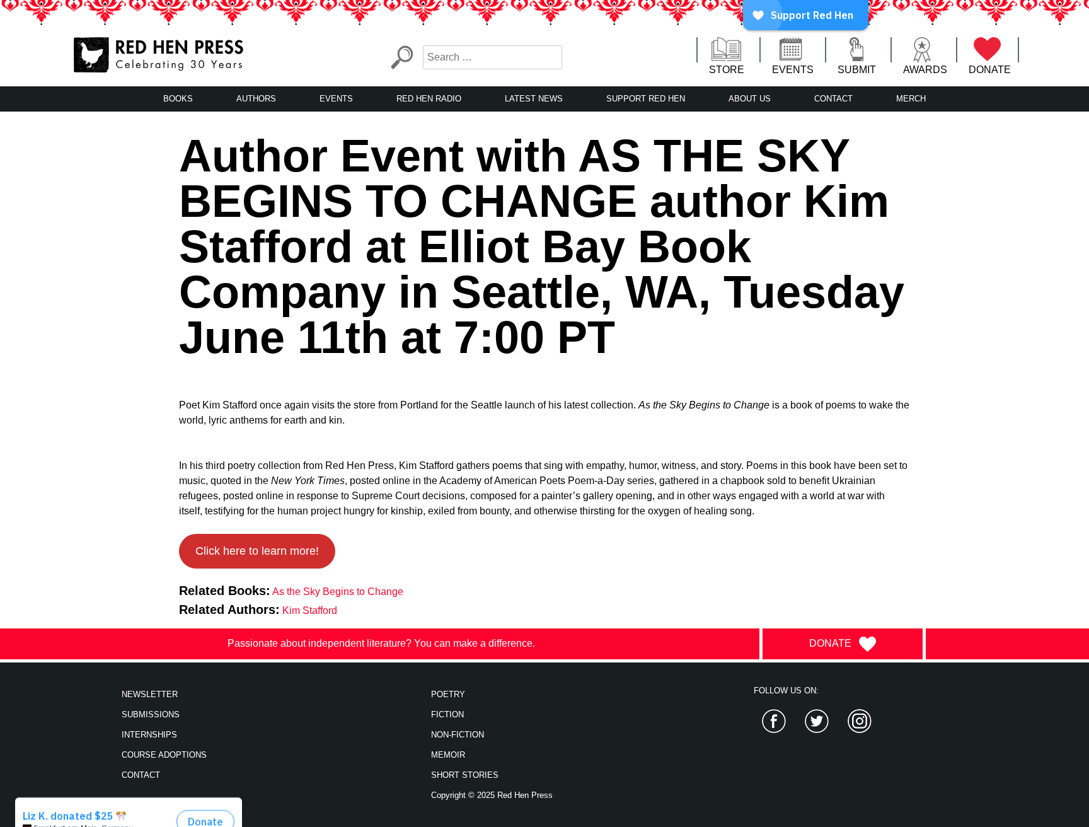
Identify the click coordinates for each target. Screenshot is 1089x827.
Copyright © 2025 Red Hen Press (492, 795)
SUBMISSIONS (151, 714)
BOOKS (178, 98)
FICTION (447, 714)
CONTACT (833, 98)
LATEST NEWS (534, 98)
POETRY (448, 694)
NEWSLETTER (150, 694)
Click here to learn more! (257, 551)
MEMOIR (448, 755)
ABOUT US (750, 98)
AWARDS (925, 69)
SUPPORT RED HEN (645, 98)
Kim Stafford (309, 610)
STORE (726, 69)
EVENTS (793, 69)
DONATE (990, 69)
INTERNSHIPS (149, 734)
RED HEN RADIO (428, 98)
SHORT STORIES (464, 775)
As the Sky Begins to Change (337, 591)
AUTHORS (256, 98)
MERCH (911, 98)
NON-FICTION (457, 734)
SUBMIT (857, 69)
